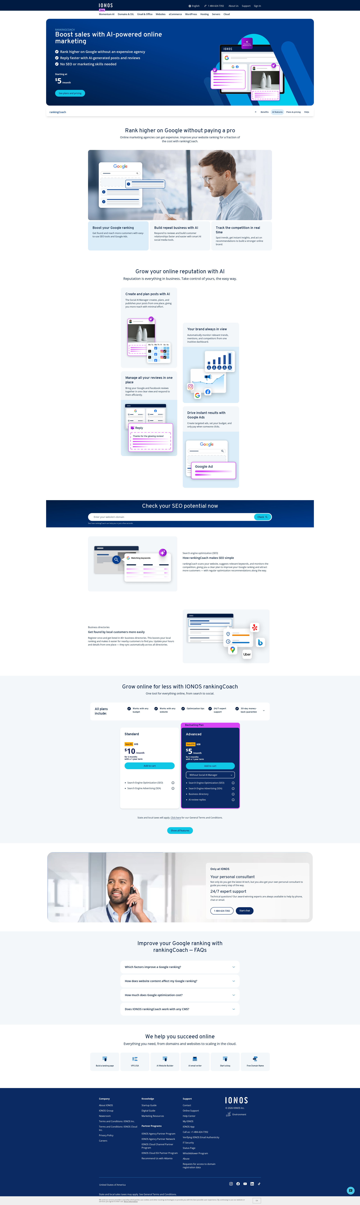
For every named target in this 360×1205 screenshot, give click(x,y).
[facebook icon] (238, 1185)
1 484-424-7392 (216, 5)
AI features (277, 112)
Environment (239, 1114)
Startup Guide (149, 1105)
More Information (131, 1201)
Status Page (189, 1148)
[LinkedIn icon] (252, 1185)
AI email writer (195, 1066)
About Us (233, 5)
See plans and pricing (70, 93)
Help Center (189, 1116)
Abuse (186, 1158)
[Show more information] (172, 782)
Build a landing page (105, 1066)
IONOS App (188, 1126)
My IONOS (188, 1121)
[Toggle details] (263, 710)
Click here (176, 817)
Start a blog (225, 1066)
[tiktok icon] (259, 1185)
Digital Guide (148, 1110)
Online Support (191, 1110)
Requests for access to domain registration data (199, 1165)
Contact (187, 1105)
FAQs (306, 112)
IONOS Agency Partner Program (158, 1133)
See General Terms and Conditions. (158, 1194)
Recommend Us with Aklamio (157, 1158)
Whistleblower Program (195, 1153)
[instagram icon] (231, 1185)
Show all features (180, 830)
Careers (103, 1140)
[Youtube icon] (245, 1185)
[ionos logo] (105, 5)
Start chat (244, 910)
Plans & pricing (293, 112)
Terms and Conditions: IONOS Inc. (117, 1121)
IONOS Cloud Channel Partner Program (157, 1146)
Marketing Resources (153, 1116)
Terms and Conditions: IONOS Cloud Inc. (118, 1128)
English (196, 5)
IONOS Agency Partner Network (158, 1139)
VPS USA (135, 1066)
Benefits (265, 112)
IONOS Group (106, 1110)
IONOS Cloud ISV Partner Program (160, 1153)
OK (257, 1201)
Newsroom (105, 1116)
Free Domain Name (255, 1066)
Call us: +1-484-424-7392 (195, 1132)
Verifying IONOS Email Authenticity (201, 1137)
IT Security (188, 1142)
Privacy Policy (106, 1135)
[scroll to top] (256, 112)
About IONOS (106, 1105)
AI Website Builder (165, 1066)
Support (246, 5)
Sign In (257, 5)
